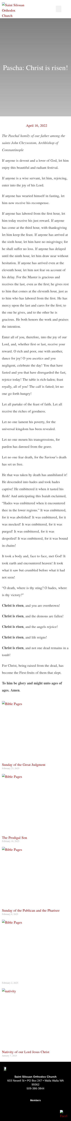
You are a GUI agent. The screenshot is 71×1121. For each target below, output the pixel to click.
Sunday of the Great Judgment (23, 764)
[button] (58, 9)
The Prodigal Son (14, 837)
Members (35, 1100)
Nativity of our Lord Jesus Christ (25, 1051)
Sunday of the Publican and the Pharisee (31, 910)
